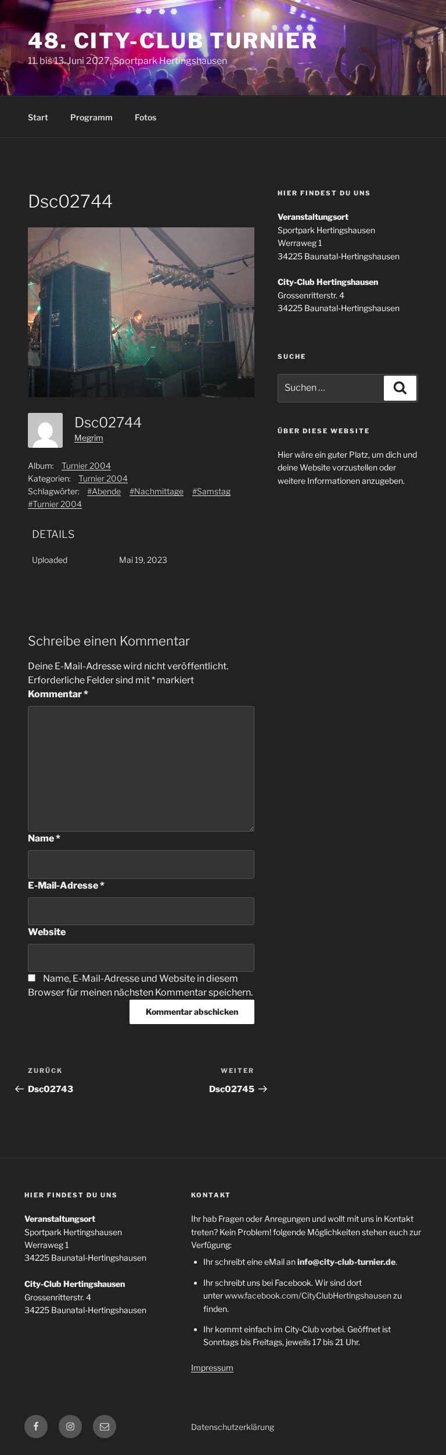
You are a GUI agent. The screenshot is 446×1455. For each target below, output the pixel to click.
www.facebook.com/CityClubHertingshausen (308, 1295)
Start (38, 117)
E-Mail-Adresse (66, 885)
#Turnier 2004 (55, 504)
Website (47, 931)
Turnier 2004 (86, 465)
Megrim (88, 438)
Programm (91, 117)
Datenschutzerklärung (232, 1427)
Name (44, 838)
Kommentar (58, 694)
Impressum (212, 1367)
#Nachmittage (157, 491)
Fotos (145, 117)
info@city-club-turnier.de (346, 1262)
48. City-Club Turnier (173, 41)
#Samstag (211, 491)
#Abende (104, 491)
